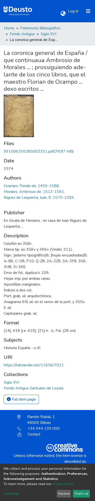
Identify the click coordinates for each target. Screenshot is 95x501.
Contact (34, 434)
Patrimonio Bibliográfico (40, 28)
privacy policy (62, 484)
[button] (63, 13)
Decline (64, 493)
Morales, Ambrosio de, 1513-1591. (34, 191)
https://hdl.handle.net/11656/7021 (34, 365)
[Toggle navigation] (88, 11)
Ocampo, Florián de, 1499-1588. (32, 186)
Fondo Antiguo (22, 34)
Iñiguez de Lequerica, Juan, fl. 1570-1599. (39, 197)
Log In (73, 11)
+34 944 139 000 (44, 428)
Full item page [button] (23, 399)
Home (9, 28)
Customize (11, 493)
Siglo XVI (48, 34)
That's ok (81, 493)
